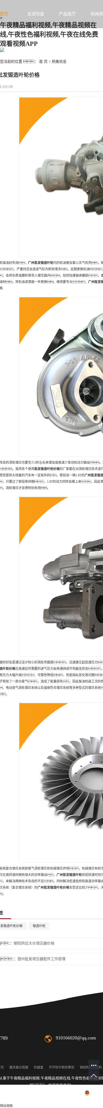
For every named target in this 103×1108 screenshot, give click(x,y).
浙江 (98, 1100)
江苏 (64, 1100)
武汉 (72, 1100)
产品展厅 (67, 14)
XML (26, 1100)
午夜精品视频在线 (55, 1078)
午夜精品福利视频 (25, 1078)
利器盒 (38, 1067)
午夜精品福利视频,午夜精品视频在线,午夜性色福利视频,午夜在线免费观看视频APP (49, 34)
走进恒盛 (35, 14)
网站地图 (6, 1106)
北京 (89, 1100)
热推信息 (59, 62)
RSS (15, 1100)
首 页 (43, 62)
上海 (81, 1100)
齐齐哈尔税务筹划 (61, 1067)
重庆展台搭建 (18, 1067)
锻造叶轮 (39, 926)
